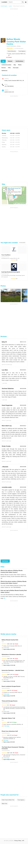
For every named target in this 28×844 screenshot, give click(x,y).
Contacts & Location (6, 64)
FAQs (9, 67)
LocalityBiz (4, 2)
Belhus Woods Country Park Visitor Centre (14, 188)
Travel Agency (21, 51)
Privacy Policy (17, 840)
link (4, 598)
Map (15, 64)
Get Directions (19, 61)
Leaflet (16, 203)
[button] (14, 196)
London (10, 6)
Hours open (15, 67)
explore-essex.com (9, 91)
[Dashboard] (26, 2)
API (23, 840)
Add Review (4, 70)
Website (10, 61)
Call (3, 61)
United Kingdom (4, 6)
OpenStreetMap (22, 203)
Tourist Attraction (12, 51)
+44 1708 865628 (9, 86)
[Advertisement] (14, 23)
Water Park (4, 803)
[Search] (22, 2)
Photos (19, 64)
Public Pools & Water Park (8, 799)
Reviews (4, 67)
